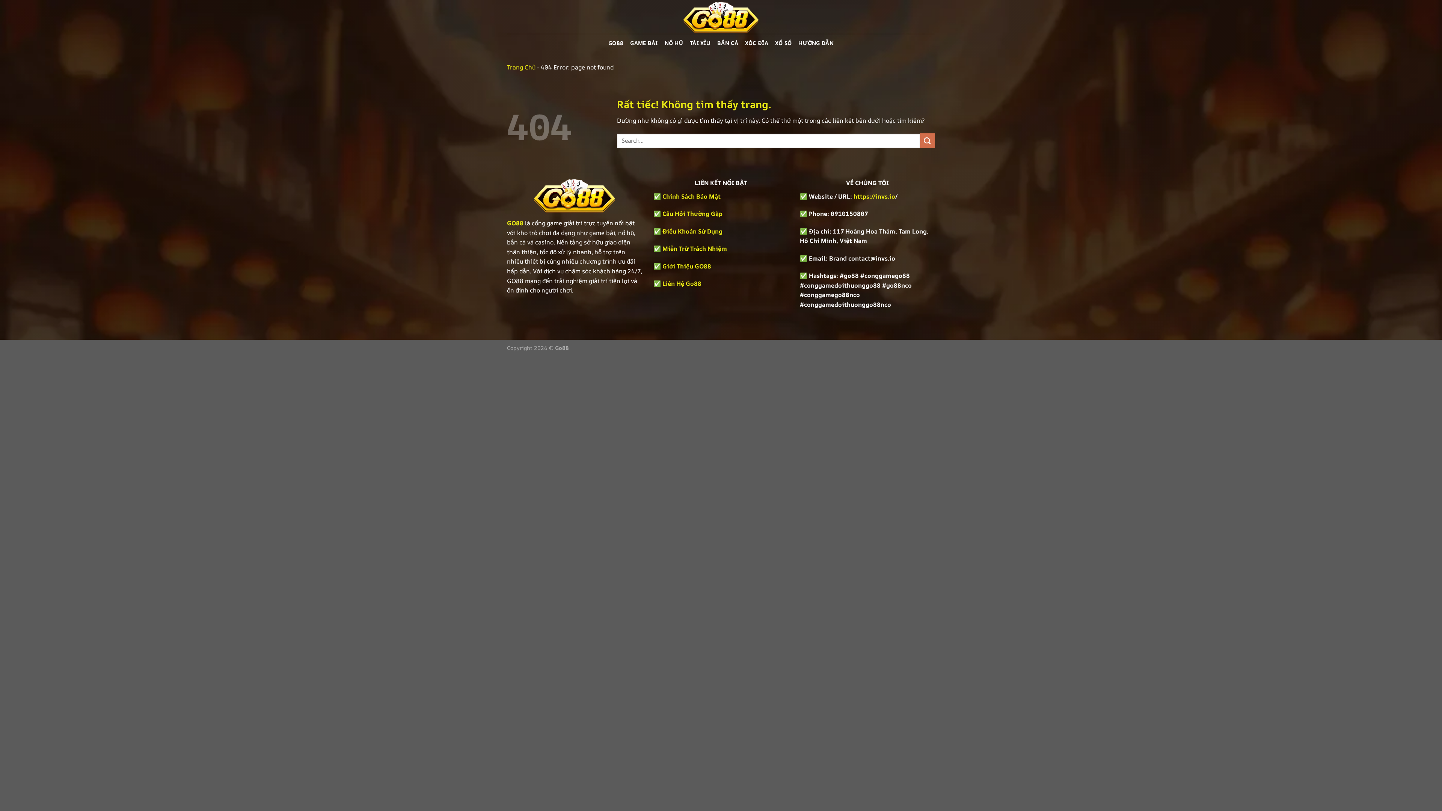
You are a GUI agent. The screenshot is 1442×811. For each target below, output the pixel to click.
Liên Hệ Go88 (681, 283)
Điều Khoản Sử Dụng (692, 231)
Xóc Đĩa (756, 43)
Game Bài (644, 43)
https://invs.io (874, 196)
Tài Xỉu (700, 43)
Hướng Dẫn (816, 43)
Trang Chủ (521, 67)
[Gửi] (927, 140)
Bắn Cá (727, 43)
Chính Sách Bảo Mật (691, 196)
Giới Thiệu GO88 (686, 266)
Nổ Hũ (674, 43)
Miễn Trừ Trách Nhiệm (694, 248)
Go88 (615, 43)
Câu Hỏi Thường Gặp (692, 214)
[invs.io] (721, 17)
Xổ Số (783, 43)
